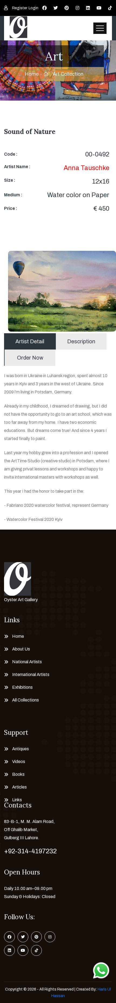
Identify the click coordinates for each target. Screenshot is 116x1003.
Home (32, 74)
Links (17, 799)
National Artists (27, 661)
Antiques (20, 748)
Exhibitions (22, 687)
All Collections (25, 700)
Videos (18, 761)
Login (33, 8)
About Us (21, 649)
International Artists (30, 674)
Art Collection (68, 74)
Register (19, 8)
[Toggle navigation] (100, 28)
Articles (19, 787)
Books (18, 774)
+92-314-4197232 (30, 851)
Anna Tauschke (86, 167)
